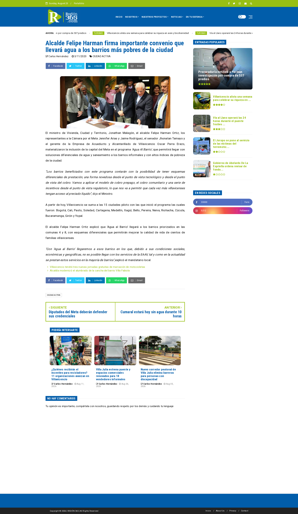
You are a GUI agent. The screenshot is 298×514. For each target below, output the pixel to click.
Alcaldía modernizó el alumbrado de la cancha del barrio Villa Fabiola (90, 270)
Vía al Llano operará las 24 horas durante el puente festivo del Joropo (226, 33)
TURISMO (79, 33)
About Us (220, 511)
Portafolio (79, 3)
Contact (244, 511)
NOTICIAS (176, 17)
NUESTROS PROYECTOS (154, 17)
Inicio (208, 511)
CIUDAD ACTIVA (102, 56)
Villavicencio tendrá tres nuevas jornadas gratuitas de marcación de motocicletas (97, 266)
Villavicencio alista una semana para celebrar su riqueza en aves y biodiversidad (129, 33)
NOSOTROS (131, 17)
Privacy (232, 511)
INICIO (119, 17)
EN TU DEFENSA (194, 17)
